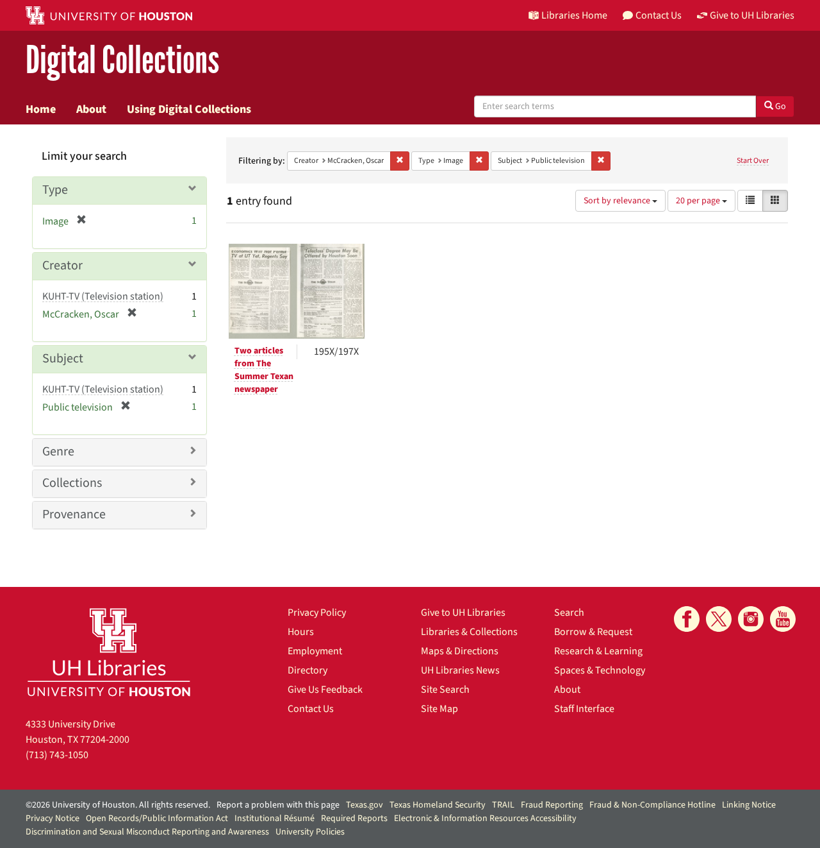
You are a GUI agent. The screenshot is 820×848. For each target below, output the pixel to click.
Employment (315, 651)
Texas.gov (364, 805)
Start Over (753, 160)
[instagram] (751, 619)
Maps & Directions (459, 651)
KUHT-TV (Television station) (102, 296)
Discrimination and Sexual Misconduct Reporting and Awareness (147, 832)
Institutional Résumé (274, 818)
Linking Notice (749, 805)
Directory (307, 670)
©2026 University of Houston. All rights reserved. (118, 805)
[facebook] (687, 619)
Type (55, 190)
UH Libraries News (460, 670)
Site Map (439, 709)
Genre (58, 452)
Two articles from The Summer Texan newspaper (263, 370)
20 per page (699, 200)
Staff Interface (584, 709)
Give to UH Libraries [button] (752, 15)
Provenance (74, 514)
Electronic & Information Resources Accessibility (485, 818)
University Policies (310, 832)
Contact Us (311, 709)
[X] (719, 619)
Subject (62, 359)
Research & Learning (598, 651)
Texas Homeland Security (438, 805)
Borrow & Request (593, 632)
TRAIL (503, 805)
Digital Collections (122, 60)
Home (41, 109)
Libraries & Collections (469, 632)
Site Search (445, 690)
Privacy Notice (52, 818)
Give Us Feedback (325, 690)
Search (569, 613)
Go (779, 106)
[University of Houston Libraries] (109, 652)
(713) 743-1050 (57, 755)
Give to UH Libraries (463, 613)
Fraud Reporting (552, 805)
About (91, 109)
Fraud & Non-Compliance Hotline (652, 805)
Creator (62, 266)
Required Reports (354, 818)
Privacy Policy (317, 613)
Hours (301, 632)
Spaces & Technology (599, 670)
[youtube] (783, 619)
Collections (72, 483)
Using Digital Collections (189, 109)
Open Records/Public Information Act (157, 818)
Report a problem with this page (278, 805)
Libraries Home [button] (574, 15)
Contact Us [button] (659, 15)
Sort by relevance (618, 200)
